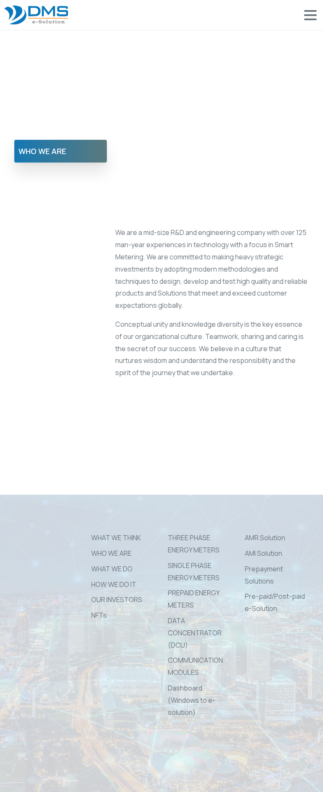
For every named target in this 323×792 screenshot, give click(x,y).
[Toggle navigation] (310, 15)
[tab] (60, 151)
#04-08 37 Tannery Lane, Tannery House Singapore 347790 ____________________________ (38, 599)
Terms (158, 785)
